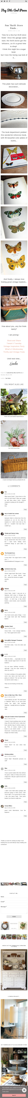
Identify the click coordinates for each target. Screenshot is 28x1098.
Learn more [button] (5, 1091)
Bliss (6, 768)
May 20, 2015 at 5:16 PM (10, 807)
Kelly (6, 786)
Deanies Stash (9, 626)
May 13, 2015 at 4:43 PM (10, 788)
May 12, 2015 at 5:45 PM (10, 697)
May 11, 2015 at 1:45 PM (10, 535)
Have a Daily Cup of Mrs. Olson (13, 695)
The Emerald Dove (10, 553)
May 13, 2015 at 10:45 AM (10, 756)
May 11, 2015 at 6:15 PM (10, 590)
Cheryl (6, 740)
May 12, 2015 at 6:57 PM (10, 718)
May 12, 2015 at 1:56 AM (10, 628)
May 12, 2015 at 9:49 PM (10, 742)
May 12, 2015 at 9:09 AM (10, 642)
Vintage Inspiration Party (14, 346)
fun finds (8, 378)
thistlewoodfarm (9, 754)
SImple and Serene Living (12, 533)
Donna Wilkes (8, 805)
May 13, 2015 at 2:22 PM (10, 770)
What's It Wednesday (14, 349)
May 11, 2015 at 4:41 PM (10, 555)
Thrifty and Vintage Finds (14, 352)
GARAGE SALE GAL (10, 569)
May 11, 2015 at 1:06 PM (10, 515)
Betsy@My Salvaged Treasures (13, 640)
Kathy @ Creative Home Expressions (15, 716)
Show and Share (14, 341)
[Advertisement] (14, 864)
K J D (6, 654)
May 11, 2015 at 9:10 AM (10, 493)
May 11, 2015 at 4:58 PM (10, 571)
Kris (6, 492)
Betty (6, 610)
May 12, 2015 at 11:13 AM (10, 656)
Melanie (7, 588)
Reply (25, 509)
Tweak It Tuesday (14, 343)
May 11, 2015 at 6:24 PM (10, 612)
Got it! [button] (14, 1095)
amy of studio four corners (12, 513)
